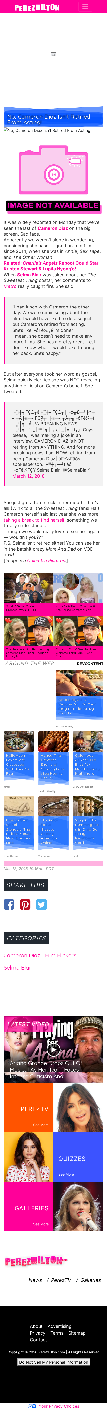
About (36, 1326)
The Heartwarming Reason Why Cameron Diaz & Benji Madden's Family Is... (27, 653)
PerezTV (61, 1280)
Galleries (90, 1280)
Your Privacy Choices (59, 1406)
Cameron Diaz (22, 955)
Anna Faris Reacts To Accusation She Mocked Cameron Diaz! (77, 608)
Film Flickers (60, 955)
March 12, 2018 (28, 476)
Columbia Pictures (46, 560)
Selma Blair (18, 967)
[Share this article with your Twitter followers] (41, 904)
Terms (56, 1333)
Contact (38, 1339)
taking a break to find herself (34, 520)
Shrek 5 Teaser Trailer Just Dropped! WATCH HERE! (24, 608)
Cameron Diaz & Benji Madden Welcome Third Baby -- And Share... (76, 653)
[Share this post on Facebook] (9, 904)
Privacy (37, 1333)
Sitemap (77, 1333)
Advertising (60, 1326)
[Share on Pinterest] (25, 904)
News (35, 1280)
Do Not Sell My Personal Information (53, 1362)
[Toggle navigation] (85, 7)
